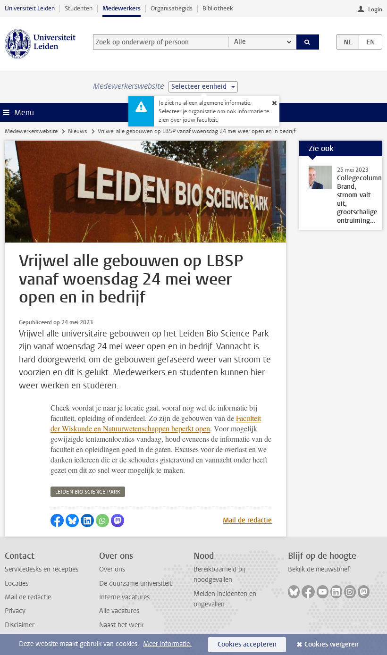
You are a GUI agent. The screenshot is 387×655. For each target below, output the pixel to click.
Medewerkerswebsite (31, 131)
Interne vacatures (124, 597)
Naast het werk (121, 625)
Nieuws (77, 131)
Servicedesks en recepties (41, 569)
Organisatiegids (172, 8)
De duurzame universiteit (135, 583)
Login (375, 9)
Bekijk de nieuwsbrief (319, 569)
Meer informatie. (167, 643)
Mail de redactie (247, 520)
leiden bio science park (87, 491)
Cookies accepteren (247, 644)
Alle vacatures (119, 610)
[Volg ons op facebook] (308, 591)
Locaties (16, 583)
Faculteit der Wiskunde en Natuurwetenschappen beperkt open (155, 423)
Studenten (79, 8)
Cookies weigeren (331, 644)
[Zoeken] (307, 42)
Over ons (112, 569)
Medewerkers (121, 8)
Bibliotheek (217, 8)
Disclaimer (19, 625)
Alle (240, 41)
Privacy (15, 610)
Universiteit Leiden (30, 8)
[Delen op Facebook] (57, 520)
